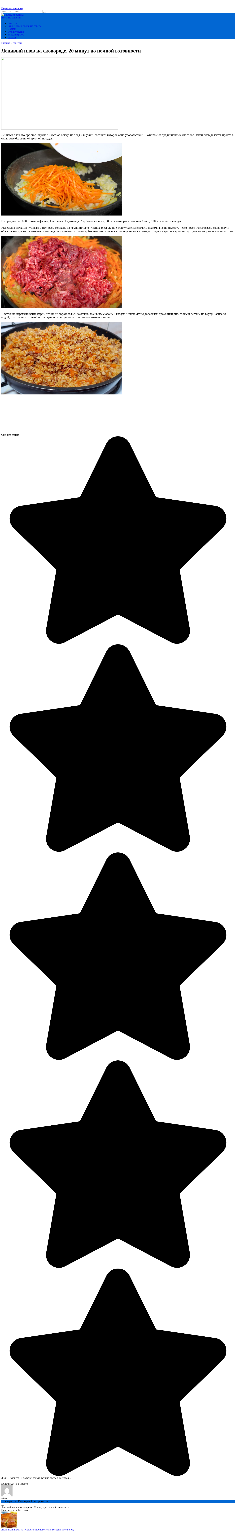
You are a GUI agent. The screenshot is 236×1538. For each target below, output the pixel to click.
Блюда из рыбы (16, 34)
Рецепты (12, 23)
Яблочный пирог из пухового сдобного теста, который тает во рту (37, 1529)
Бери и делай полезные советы (24, 26)
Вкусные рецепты (11, 17)
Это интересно (16, 31)
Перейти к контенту (12, 8)
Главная (12, 37)
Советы (12, 28)
